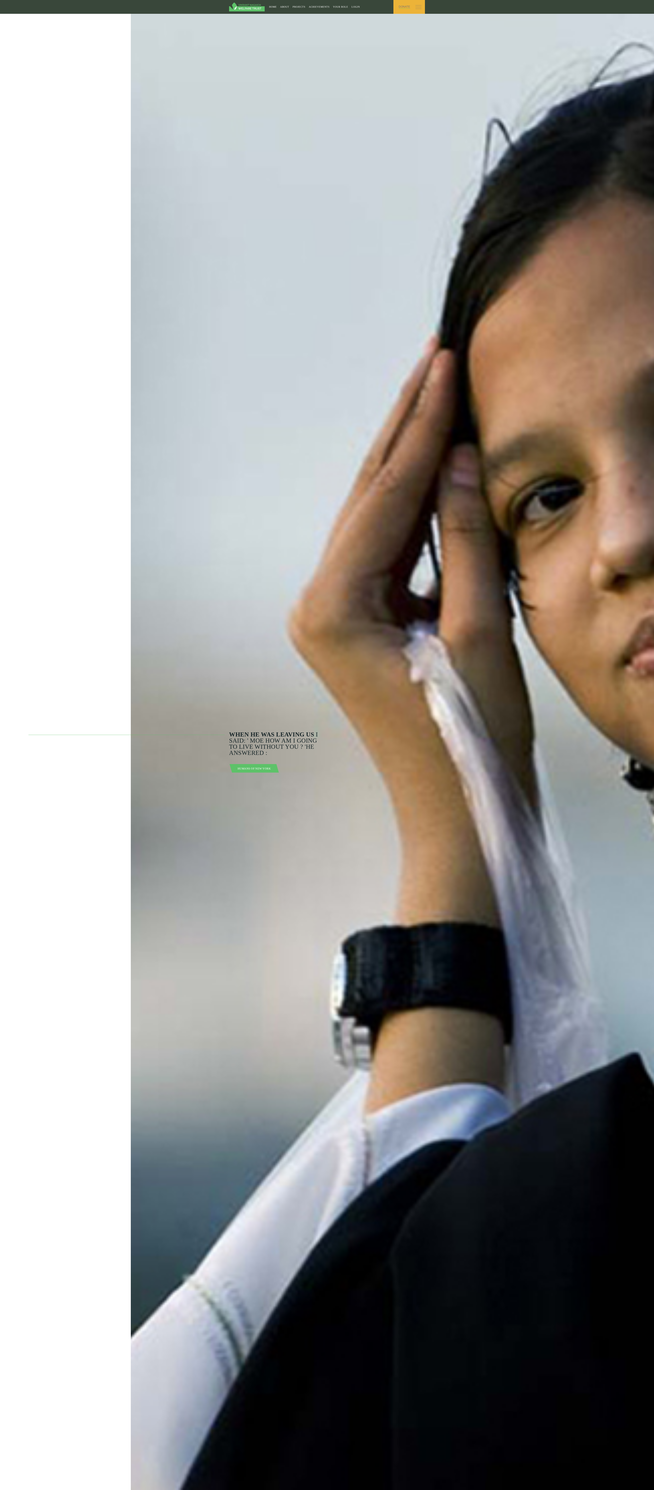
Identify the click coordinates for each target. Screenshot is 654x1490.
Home (273, 7)
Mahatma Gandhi (251, 768)
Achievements (319, 7)
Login (356, 7)
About (284, 7)
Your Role (340, 7)
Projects (299, 7)
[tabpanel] (327, 752)
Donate (404, 6)
